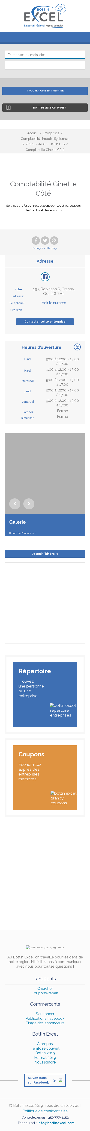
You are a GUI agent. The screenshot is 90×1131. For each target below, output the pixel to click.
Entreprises (51, 133)
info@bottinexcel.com (56, 1123)
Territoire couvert (45, 1048)
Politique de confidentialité (45, 1111)
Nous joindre (45, 1062)
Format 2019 (45, 1057)
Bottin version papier (49, 107)
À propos (45, 1044)
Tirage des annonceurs (45, 1023)
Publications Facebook (45, 1018)
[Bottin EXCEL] (45, 15)
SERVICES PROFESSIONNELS (43, 144)
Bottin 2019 (45, 1053)
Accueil (32, 133)
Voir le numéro (54, 303)
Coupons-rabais (45, 993)
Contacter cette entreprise (45, 321)
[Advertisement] (45, 876)
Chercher (45, 988)
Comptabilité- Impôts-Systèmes (45, 139)
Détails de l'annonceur (22, 533)
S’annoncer (45, 1014)
